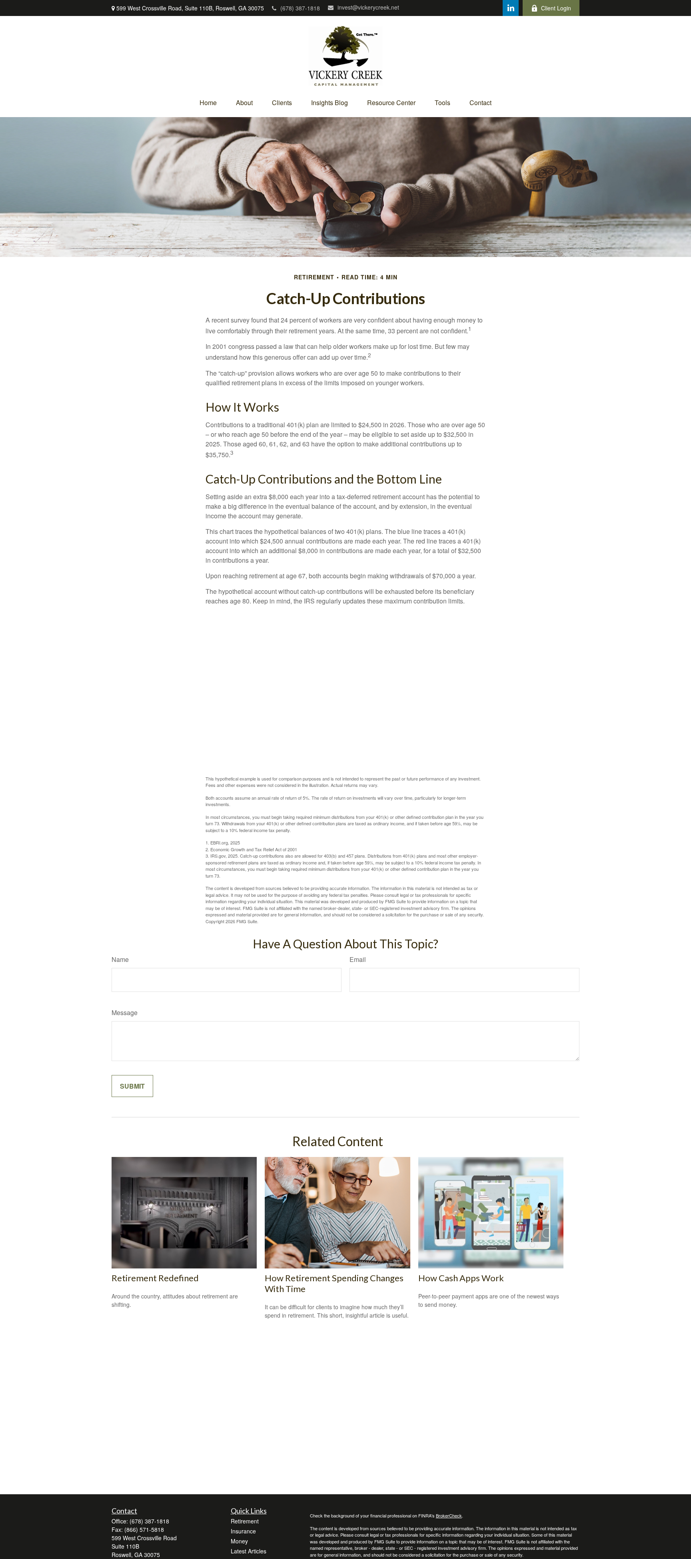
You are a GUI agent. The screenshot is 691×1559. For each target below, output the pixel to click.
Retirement (245, 1521)
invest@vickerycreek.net (368, 7)
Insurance (243, 1531)
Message (125, 1012)
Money (239, 1541)
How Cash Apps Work (461, 1277)
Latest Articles (248, 1551)
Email (357, 959)
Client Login (556, 8)
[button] (208, 102)
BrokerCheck (449, 1515)
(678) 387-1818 (300, 8)
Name (120, 959)
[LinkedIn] (511, 8)
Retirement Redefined (155, 1277)
